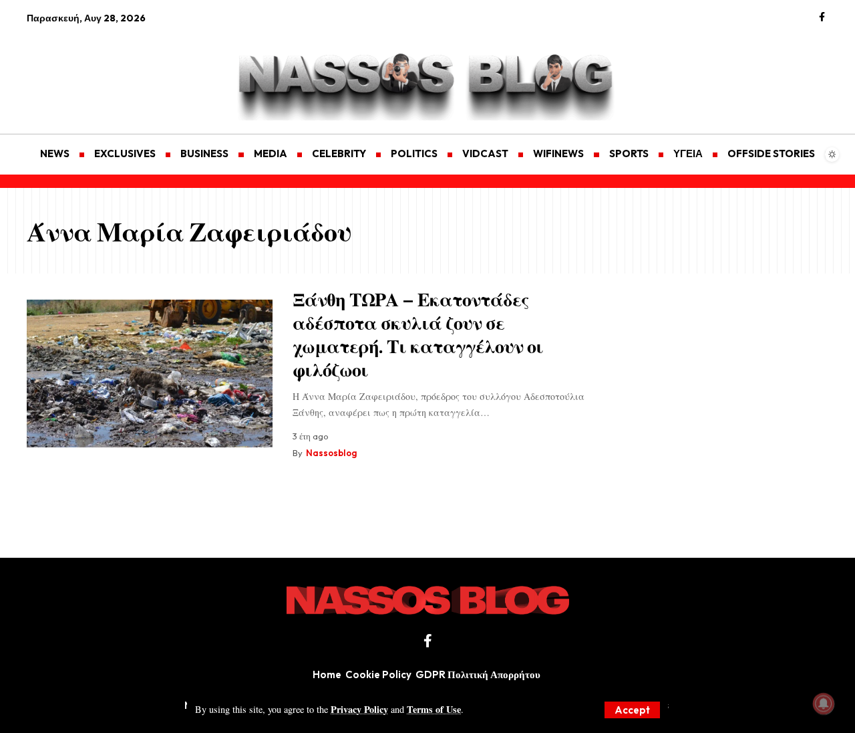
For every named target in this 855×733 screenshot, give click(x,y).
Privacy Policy (359, 709)
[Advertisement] (90, 71)
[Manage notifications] (823, 703)
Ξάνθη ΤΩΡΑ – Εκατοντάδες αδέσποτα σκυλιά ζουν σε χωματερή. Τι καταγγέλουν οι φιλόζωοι (418, 333)
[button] (632, 710)
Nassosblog (331, 452)
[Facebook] (822, 17)
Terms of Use (434, 709)
